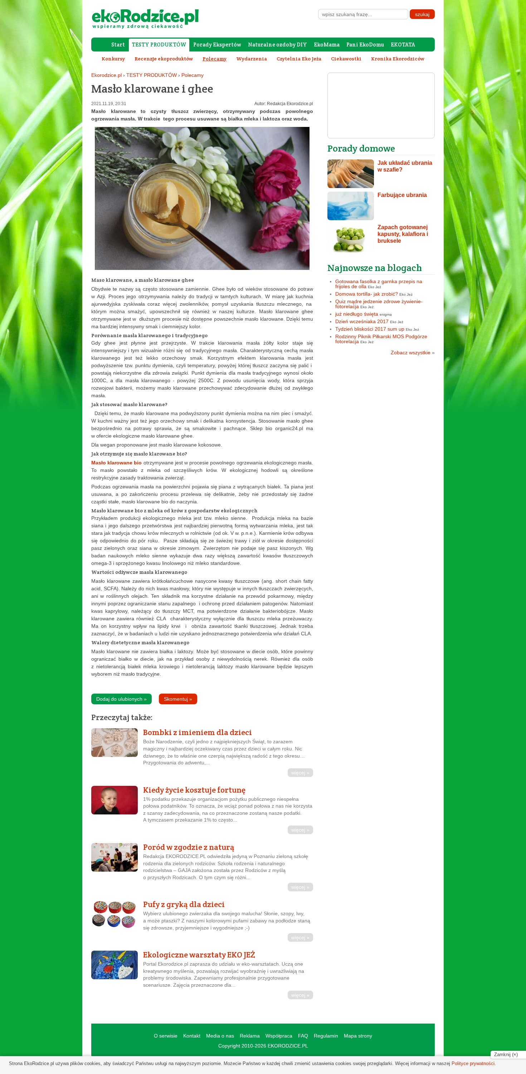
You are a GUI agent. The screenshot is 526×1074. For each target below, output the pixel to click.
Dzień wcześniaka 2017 (362, 321)
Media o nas (220, 1036)
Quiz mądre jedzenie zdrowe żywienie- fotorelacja (379, 304)
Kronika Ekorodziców (397, 58)
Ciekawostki (346, 58)
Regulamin (326, 1036)
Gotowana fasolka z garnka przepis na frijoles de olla (378, 284)
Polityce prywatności (473, 1063)
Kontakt (191, 1036)
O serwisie (165, 1036)
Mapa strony (358, 1036)
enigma (386, 314)
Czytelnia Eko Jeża (299, 58)
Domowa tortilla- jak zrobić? (366, 294)
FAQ (303, 1036)
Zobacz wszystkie (413, 352)
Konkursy (113, 58)
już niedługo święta (356, 314)
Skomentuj (178, 699)
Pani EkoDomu (365, 44)
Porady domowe (361, 148)
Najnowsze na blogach (374, 268)
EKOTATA (403, 44)
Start (118, 44)
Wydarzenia (251, 58)
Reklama (250, 1036)
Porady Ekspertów (217, 44)
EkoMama (327, 44)
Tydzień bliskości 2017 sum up (369, 329)
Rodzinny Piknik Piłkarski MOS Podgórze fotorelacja (381, 339)
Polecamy (192, 75)
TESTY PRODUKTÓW (159, 44)
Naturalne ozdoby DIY (277, 44)
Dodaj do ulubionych (121, 699)
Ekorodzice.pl (106, 75)
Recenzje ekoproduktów (164, 58)
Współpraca (279, 1036)
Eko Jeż (374, 287)
